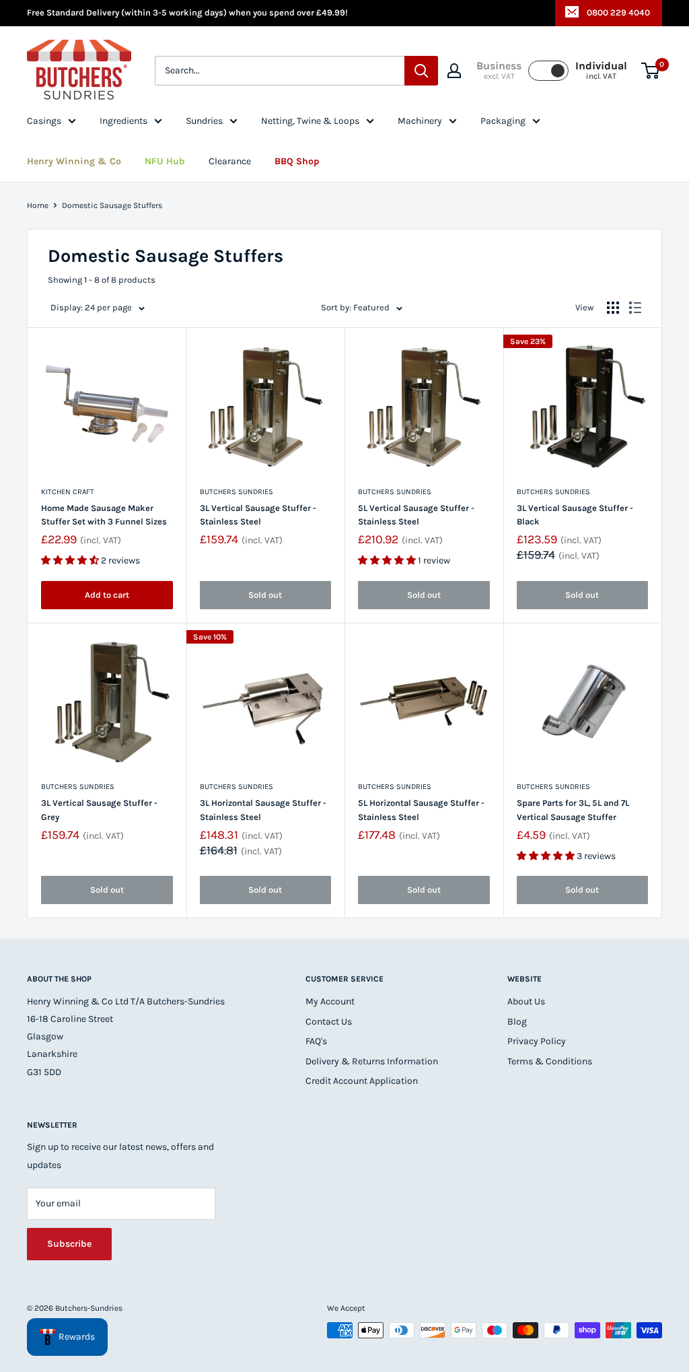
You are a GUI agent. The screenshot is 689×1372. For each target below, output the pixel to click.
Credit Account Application (361, 1081)
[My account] (454, 70)
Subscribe (69, 1243)
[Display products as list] (635, 308)
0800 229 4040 (618, 12)
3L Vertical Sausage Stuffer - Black (575, 514)
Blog (517, 1021)
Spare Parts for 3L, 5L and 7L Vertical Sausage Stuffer (573, 809)
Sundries (204, 121)
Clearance (230, 161)
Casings (44, 121)
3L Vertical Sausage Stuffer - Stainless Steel (258, 514)
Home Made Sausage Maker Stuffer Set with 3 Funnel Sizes (104, 514)
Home (37, 205)
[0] (651, 71)
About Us (526, 1001)
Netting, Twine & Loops (310, 121)
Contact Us (328, 1021)
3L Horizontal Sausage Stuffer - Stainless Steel (263, 809)
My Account (330, 1001)
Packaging (502, 121)
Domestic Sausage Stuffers (112, 205)
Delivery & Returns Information (371, 1061)
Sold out (265, 595)
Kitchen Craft (67, 491)
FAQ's (316, 1041)
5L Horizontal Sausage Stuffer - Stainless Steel (421, 809)
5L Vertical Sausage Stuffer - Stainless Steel (416, 514)
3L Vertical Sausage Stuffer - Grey (99, 809)
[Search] (421, 70)
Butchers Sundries (236, 491)
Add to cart (107, 595)
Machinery (420, 121)
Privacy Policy (536, 1041)
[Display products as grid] (613, 308)
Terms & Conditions (549, 1061)
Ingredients (123, 121)
